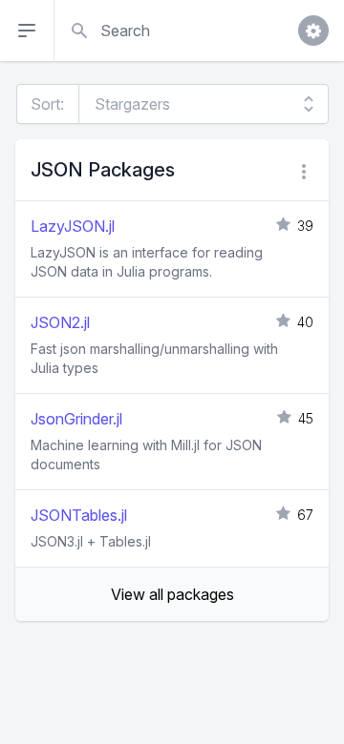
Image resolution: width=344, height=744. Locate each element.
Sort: (47, 104)
